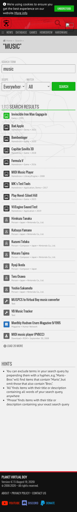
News (10, 32)
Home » (10, 40)
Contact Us (39, 493)
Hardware (61, 32)
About (5, 493)
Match (30, 79)
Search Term (9, 62)
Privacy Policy (21, 493)
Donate (50, 503)
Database (21, 32)
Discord (33, 503)
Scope (5, 79)
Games (33, 32)
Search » (19, 40)
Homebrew (46, 32)
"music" (12, 46)
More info (20, 13)
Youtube (14, 503)
